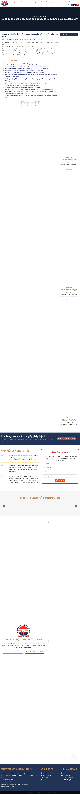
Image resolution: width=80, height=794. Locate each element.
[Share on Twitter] (24, 102)
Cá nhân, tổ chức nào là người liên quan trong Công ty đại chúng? (22, 85)
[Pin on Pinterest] (30, 102)
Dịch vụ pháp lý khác (67, 777)
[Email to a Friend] (27, 102)
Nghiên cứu (63, 2)
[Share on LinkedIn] (35, 102)
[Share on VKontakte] (33, 102)
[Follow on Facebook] (71, 5)
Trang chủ (19, 2)
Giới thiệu (26, 2)
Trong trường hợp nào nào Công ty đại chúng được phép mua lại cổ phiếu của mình (27, 66)
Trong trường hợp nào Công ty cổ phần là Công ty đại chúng (21, 64)
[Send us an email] (65, 780)
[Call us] (68, 780)
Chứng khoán (42, 16)
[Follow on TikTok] (74, 5)
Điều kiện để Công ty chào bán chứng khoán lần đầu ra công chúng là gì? (24, 70)
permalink (43, 105)
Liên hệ (70, 2)
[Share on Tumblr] (38, 102)
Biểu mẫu (54, 2)
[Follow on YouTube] (77, 5)
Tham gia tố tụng (66, 775)
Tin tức (41, 2)
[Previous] (4, 505)
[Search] (68, 5)
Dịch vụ (34, 2)
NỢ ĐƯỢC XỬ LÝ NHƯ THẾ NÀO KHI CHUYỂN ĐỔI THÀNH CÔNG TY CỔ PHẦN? (26, 83)
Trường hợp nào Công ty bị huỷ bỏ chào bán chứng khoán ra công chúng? (24, 72)
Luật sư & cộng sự (46, 775)
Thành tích (45, 777)
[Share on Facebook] (21, 102)
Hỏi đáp (47, 2)
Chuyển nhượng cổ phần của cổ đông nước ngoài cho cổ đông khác (23, 87)
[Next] (75, 505)
